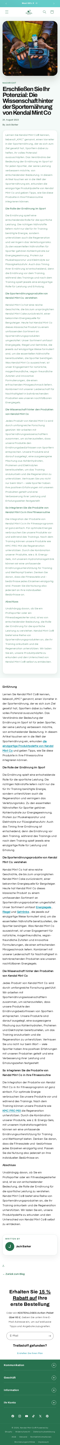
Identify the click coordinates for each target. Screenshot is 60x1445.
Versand (23, 1437)
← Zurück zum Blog (14, 1274)
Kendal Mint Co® (28, 1428)
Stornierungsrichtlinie (24, 1442)
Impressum (43, 1442)
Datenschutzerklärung (44, 1432)
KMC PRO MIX (12, 1110)
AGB (14, 1437)
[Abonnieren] (49, 1336)
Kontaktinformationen (41, 1437)
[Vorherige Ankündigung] (6, 3)
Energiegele (43, 907)
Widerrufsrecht (22, 1432)
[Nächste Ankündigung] (53, 3)
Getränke (23, 912)
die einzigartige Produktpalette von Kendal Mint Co (28, 746)
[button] (6, 12)
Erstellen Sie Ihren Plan (30, 1353)
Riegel (6, 912)
